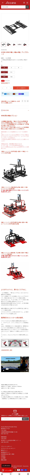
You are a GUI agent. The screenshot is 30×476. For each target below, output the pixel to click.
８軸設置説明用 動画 (6, 350)
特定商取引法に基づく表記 (7, 454)
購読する (25, 419)
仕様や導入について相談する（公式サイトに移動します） (10, 102)
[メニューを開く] (2, 2)
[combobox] (15, 7)
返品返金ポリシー (5, 452)
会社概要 (3, 458)
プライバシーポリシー (6, 446)
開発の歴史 (4, 460)
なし (4, 72)
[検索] (27, 6)
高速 (11, 76)
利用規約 (3, 456)
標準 (4, 76)
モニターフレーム (13, 147)
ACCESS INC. (4, 49)
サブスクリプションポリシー (8, 448)
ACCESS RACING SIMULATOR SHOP (14, 466)
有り (11, 72)
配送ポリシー (4, 450)
